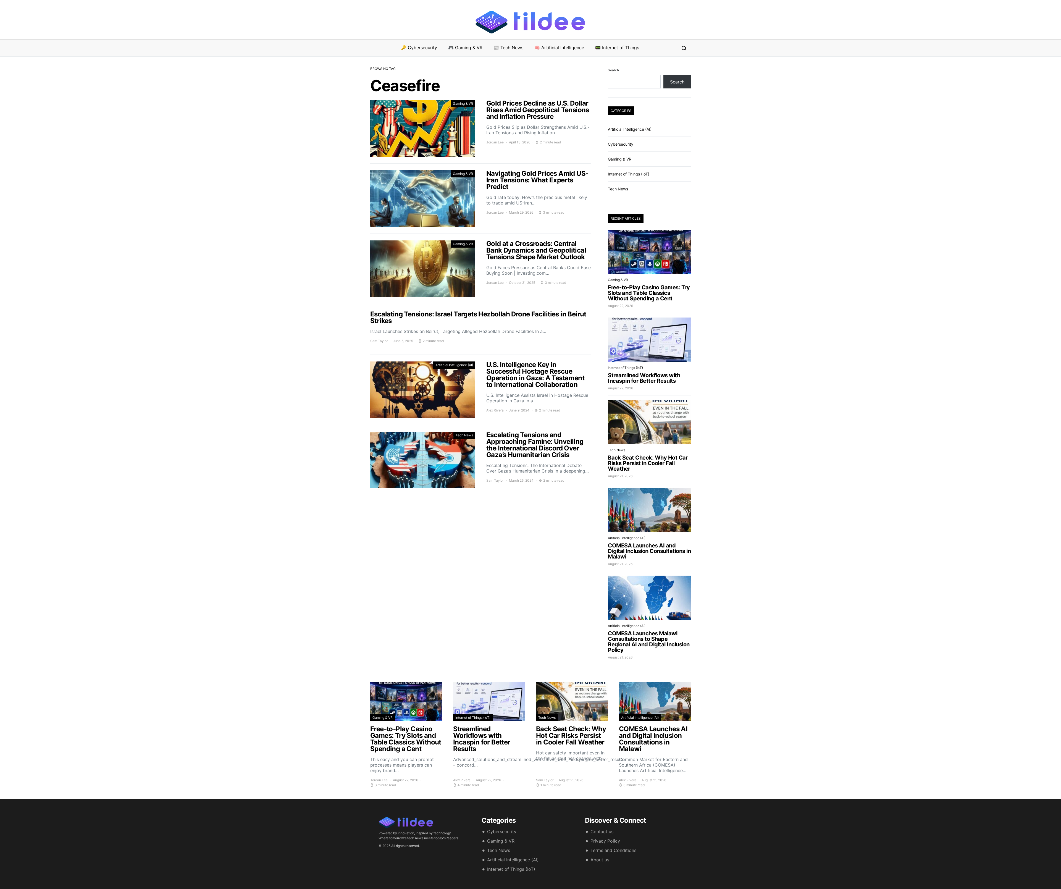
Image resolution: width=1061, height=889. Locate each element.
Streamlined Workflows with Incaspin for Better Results (644, 378)
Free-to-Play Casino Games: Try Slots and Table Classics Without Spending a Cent (649, 293)
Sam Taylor (379, 341)
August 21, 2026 (620, 476)
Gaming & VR (463, 103)
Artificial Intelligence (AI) (454, 365)
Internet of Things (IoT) (628, 174)
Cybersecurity (620, 144)
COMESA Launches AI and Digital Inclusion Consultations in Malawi (649, 551)
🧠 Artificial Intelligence (559, 47)
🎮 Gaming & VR (465, 47)
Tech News (464, 435)
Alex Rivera (495, 410)
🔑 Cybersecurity (419, 47)
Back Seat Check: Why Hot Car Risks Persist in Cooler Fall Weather (648, 463)
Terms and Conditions (613, 850)
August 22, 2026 (620, 306)
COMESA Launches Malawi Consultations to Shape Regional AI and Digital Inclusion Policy (649, 641)
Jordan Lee (495, 142)
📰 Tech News (508, 47)
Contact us (601, 831)
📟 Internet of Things (617, 47)
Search (613, 70)
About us (599, 859)
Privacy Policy (605, 841)
